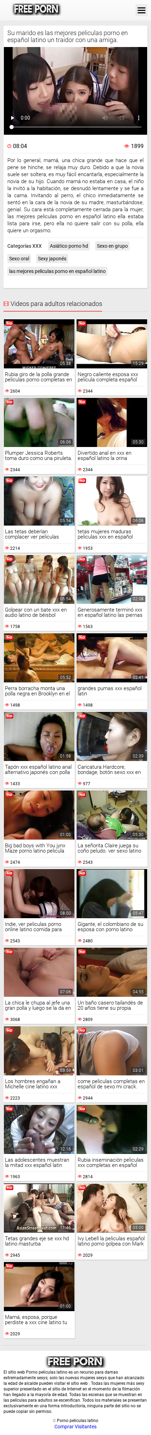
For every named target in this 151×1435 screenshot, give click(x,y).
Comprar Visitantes (75, 1426)
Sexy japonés (52, 258)
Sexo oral (19, 258)
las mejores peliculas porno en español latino (57, 271)
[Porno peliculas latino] (37, 10)
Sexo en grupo (112, 246)
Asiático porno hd (69, 246)
